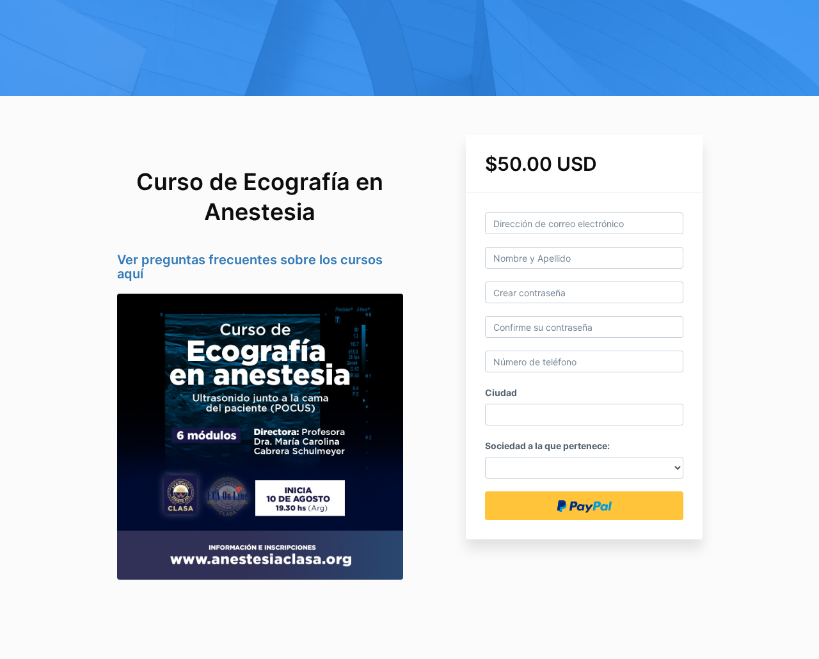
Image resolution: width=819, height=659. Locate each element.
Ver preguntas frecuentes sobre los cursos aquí (250, 267)
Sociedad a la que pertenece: (547, 445)
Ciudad (501, 392)
